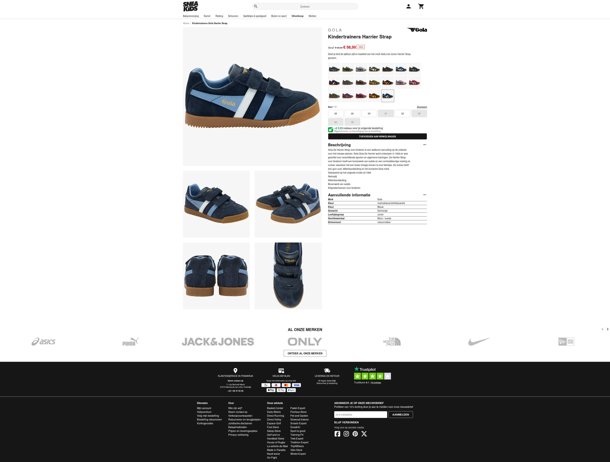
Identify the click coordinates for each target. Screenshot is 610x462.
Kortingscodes (205, 423)
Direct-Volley (274, 419)
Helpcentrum (204, 412)
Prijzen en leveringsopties (242, 431)
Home (186, 23)
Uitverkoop (298, 15)
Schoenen (233, 15)
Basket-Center (275, 408)
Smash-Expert (298, 423)
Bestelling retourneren (209, 419)
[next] (607, 329)
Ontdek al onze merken (305, 353)
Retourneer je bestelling (327, 383)
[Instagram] (346, 434)
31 (386, 113)
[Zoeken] (256, 6)
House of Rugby (276, 442)
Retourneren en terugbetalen (244, 419)
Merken (312, 15)
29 (352, 113)
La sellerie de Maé (277, 446)
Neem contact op (235, 380)
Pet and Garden (299, 415)
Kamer (207, 15)
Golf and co (273, 434)
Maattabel (422, 106)
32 (402, 113)
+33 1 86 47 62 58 (235, 390)
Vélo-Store (296, 450)
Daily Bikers (274, 412)
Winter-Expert (298, 453)
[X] (364, 434)
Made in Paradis (276, 450)
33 (419, 113)
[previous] (602, 329)
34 (335, 122)
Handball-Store (275, 438)
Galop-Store (274, 431)
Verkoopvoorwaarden (240, 415)
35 (352, 122)
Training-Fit (296, 434)
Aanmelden (400, 414)
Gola (335, 29)
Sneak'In (295, 427)
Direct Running (275, 415)
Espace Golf (274, 423)
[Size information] (336, 107)
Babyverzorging (191, 15)
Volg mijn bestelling (208, 415)
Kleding (219, 15)
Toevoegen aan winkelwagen (377, 136)
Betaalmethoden (237, 427)
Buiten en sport (279, 15)
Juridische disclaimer (240, 423)
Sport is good (297, 431)
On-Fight (272, 457)
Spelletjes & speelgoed (254, 15)
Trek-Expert (296, 438)
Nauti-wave (273, 453)
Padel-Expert (297, 408)
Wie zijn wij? (235, 408)
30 (369, 113)
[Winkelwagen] (421, 6)
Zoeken (305, 6)
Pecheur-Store (298, 412)
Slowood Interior (299, 419)
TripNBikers (297, 446)
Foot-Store (273, 427)
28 (335, 113)
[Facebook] (337, 434)
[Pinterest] (355, 434)
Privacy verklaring (238, 434)
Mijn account (204, 408)
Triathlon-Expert (299, 442)
